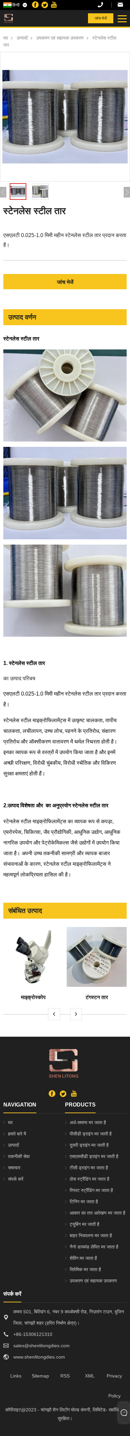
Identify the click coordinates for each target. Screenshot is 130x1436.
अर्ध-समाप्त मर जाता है (88, 1122)
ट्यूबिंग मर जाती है (84, 1224)
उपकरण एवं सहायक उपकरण (60, 38)
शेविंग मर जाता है (83, 1258)
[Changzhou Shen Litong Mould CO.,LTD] (23, 18)
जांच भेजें (101, 18)
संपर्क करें (15, 1179)
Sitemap (40, 1375)
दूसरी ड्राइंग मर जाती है (89, 1145)
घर (5, 38)
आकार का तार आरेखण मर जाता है (97, 1213)
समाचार (14, 1167)
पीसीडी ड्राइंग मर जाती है (91, 1133)
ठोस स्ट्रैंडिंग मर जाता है (89, 1179)
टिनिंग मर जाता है (84, 1201)
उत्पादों (22, 38)
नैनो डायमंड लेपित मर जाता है (94, 1246)
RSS (65, 1375)
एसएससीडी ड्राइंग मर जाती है (94, 1156)
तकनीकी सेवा (19, 1156)
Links (15, 1375)
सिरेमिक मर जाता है (85, 1269)
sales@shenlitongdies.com (122, 5)
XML (90, 1375)
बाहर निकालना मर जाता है (91, 1235)
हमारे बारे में (17, 1133)
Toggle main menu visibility (122, 18)
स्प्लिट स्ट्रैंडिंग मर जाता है (91, 1190)
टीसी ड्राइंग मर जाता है (89, 1167)
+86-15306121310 (105, 5)
